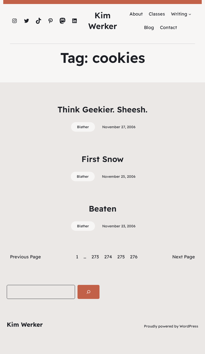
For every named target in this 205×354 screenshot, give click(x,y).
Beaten (102, 209)
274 (108, 257)
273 (95, 257)
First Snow (103, 159)
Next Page (183, 257)
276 (134, 257)
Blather (83, 127)
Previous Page (25, 257)
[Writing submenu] (189, 14)
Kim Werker (25, 324)
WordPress (189, 326)
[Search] (89, 292)
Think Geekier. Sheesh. (103, 109)
